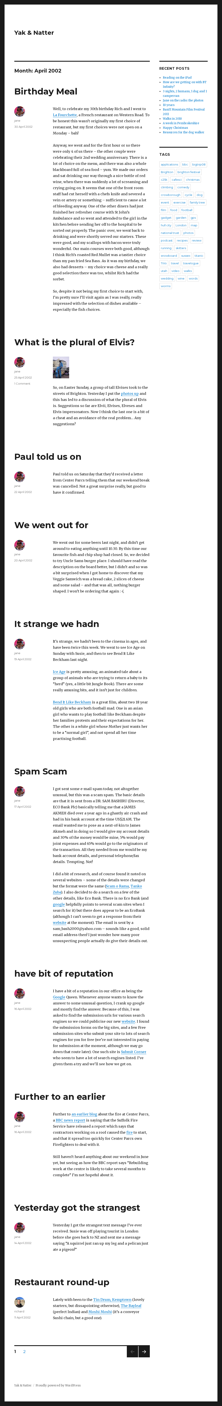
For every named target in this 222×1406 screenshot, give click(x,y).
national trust (170, 233)
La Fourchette (65, 115)
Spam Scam (40, 771)
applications (169, 164)
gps (193, 217)
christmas (192, 179)
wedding (167, 278)
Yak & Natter (34, 32)
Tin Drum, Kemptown (112, 1299)
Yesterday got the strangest (77, 1207)
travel (175, 263)
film (163, 210)
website (59, 922)
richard (19, 1311)
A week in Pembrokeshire (181, 123)
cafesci (177, 179)
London (181, 225)
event (165, 202)
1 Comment (22, 383)
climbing (167, 187)
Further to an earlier (60, 1096)
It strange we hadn (56, 624)
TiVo (164, 263)
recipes (182, 240)
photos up (130, 393)
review (196, 240)
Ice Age (59, 672)
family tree (197, 202)
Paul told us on (48, 456)
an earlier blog (84, 1114)
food (173, 210)
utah (164, 271)
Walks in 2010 (172, 119)
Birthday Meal (45, 91)
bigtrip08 (199, 164)
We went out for (51, 525)
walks (188, 271)
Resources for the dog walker (183, 132)
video (175, 271)
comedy (183, 187)
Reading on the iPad (177, 77)
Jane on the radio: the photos (183, 100)
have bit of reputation (63, 973)
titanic (199, 255)
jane (17, 120)
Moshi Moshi (100, 1312)
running (166, 248)
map (194, 225)
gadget (166, 217)
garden (181, 217)
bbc (185, 164)
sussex (185, 255)
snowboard (169, 255)
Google (59, 997)
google (59, 904)
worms (165, 286)
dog (199, 195)
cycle (188, 195)
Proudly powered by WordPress (58, 1385)
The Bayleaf (131, 1305)
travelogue (191, 263)
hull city (166, 225)
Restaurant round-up (61, 1282)
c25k (164, 179)
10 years (169, 105)
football (186, 210)
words (193, 278)
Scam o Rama (117, 886)
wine (181, 278)
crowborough (170, 195)
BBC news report (70, 1120)
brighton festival (189, 172)
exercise (179, 202)
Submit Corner (133, 1052)
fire (129, 1132)
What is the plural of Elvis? (74, 342)
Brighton (167, 172)
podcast (167, 240)
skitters (181, 248)
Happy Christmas (175, 128)
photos (188, 233)
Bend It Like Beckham (72, 702)
